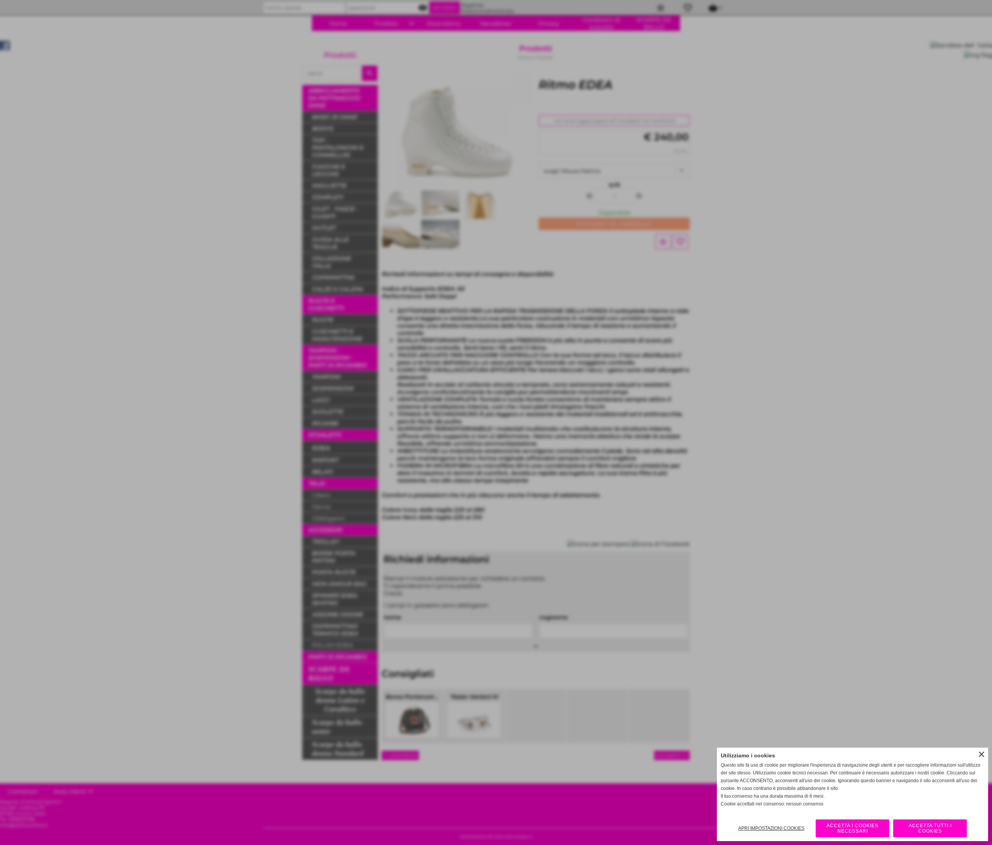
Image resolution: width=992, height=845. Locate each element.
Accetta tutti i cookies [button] (930, 828)
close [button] (981, 754)
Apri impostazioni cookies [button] (771, 828)
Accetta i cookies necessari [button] (852, 828)
